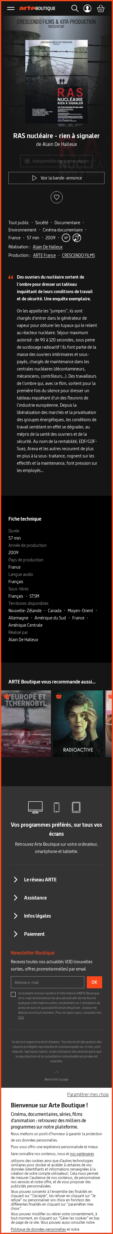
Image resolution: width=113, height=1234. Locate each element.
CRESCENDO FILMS (78, 255)
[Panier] (100, 8)
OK (94, 982)
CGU (21, 1017)
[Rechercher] (73, 8)
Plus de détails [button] (26, 723)
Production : (19, 255)
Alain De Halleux (48, 247)
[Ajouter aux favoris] (57, 197)
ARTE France (44, 255)
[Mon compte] (87, 8)
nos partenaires (82, 1153)
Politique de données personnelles (38, 1229)
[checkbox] (13, 994)
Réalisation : (19, 247)
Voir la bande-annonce (61, 178)
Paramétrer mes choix (88, 1094)
